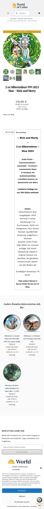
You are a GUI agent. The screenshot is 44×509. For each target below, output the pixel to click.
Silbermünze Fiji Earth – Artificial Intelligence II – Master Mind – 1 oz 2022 (12, 388)
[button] (41, 468)
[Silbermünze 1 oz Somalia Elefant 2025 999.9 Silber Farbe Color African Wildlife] (12, 315)
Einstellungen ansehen (22, 502)
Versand (23, 106)
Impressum (33, 506)
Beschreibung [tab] (9, 132)
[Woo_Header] (20, 2)
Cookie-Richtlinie (12, 506)
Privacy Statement (23, 506)
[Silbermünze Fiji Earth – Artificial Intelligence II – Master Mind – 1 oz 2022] (12, 365)
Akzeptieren (22, 491)
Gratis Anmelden (22, 452)
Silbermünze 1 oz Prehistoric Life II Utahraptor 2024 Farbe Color (32, 339)
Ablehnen (22, 496)
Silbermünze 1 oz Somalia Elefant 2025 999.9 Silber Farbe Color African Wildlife (12, 339)
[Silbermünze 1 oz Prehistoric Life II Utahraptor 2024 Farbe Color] (32, 315)
